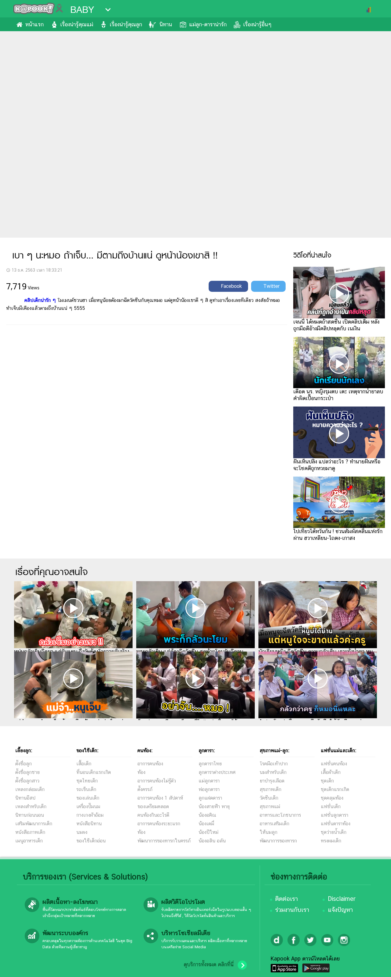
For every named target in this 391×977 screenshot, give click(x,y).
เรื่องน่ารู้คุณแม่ (76, 24)
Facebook (231, 286)
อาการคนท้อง (150, 764)
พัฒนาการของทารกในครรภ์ (164, 841)
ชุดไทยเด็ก (87, 781)
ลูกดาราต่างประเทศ (217, 772)
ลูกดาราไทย (210, 764)
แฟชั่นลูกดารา (334, 815)
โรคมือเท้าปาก (274, 764)
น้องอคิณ (207, 815)
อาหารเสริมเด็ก (274, 824)
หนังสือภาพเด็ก (30, 832)
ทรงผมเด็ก (331, 841)
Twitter (271, 286)
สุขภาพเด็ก (270, 789)
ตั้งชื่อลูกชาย (27, 772)
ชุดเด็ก (327, 781)
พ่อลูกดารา (209, 789)
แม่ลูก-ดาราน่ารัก (208, 24)
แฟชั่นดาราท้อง (335, 824)
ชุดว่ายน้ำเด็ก (333, 832)
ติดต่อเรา (286, 898)
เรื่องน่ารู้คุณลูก (126, 24)
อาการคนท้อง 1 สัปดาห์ (160, 798)
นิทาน (165, 24)
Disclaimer (342, 898)
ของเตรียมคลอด (153, 806)
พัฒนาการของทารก (278, 841)
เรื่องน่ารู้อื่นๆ (257, 24)
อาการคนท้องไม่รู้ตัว (156, 781)
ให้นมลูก (268, 832)
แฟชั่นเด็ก (331, 806)
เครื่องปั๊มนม (88, 806)
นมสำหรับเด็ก (273, 772)
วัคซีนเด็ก (269, 798)
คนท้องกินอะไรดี (153, 815)
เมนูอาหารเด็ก (29, 841)
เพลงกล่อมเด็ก (30, 789)
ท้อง (141, 772)
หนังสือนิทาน (89, 824)
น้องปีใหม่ (208, 832)
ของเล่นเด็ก (87, 798)
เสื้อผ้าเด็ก (331, 772)
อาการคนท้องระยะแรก (158, 824)
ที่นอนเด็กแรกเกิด (93, 772)
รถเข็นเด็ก (86, 789)
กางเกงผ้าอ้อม (90, 815)
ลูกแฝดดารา (210, 798)
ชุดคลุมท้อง (332, 798)
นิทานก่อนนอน (29, 815)
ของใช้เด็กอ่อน (91, 841)
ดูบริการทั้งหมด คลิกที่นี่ (209, 964)
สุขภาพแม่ (270, 806)
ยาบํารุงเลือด (272, 781)
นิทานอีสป (25, 798)
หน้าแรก (34, 24)
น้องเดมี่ (206, 824)
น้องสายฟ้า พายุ (214, 806)
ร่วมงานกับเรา (292, 909)
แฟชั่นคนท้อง (334, 764)
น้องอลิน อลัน (212, 841)
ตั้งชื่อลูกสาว (27, 781)
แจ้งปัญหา (340, 909)
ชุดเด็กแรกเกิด (335, 789)
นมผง (81, 832)
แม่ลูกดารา (209, 781)
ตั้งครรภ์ (144, 789)
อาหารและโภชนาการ (280, 815)
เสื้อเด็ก (83, 764)
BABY (82, 9)
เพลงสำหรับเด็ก (30, 806)
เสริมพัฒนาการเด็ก (33, 824)
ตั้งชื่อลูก (23, 764)
